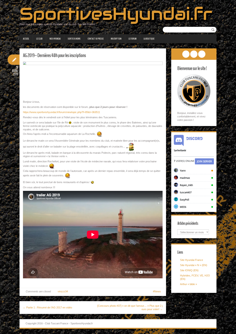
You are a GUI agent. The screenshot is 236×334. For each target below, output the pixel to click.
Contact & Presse (96, 38)
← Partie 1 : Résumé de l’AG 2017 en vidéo (47, 307)
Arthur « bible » (188, 284)
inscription (116, 38)
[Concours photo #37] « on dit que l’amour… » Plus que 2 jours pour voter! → (130, 307)
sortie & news (74, 38)
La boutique (149, 38)
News (157, 291)
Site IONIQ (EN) (189, 270)
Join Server (204, 161)
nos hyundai (55, 38)
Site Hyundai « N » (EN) (193, 265)
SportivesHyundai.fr (116, 13)
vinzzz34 (63, 291)
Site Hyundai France (191, 259)
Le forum (132, 38)
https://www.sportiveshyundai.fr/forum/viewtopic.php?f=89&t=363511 (61, 112)
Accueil (26, 38)
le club (39, 38)
